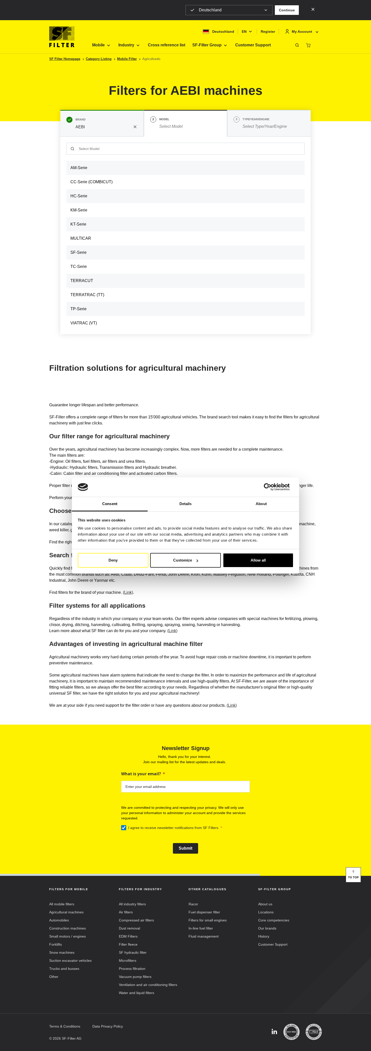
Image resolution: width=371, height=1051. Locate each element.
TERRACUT (81, 281)
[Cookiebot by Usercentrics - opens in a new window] (271, 487)
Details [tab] (185, 504)
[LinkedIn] (274, 1032)
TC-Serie (78, 266)
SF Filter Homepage (64, 59)
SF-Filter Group (207, 45)
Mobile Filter (127, 59)
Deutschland (210, 10)
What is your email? (141, 774)
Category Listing (99, 59)
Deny (113, 560)
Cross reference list (166, 45)
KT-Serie (78, 224)
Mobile (98, 45)
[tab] (102, 123)
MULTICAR (80, 238)
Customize (182, 560)
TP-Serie (78, 309)
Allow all (258, 560)
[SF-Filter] (61, 36)
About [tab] (261, 504)
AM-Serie (78, 168)
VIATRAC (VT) (83, 323)
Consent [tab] (109, 504)
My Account (302, 31)
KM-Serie (78, 210)
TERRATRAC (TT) (87, 295)
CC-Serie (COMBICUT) (91, 182)
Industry (126, 45)
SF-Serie (78, 252)
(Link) (128, 592)
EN (244, 31)
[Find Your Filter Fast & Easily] (297, 45)
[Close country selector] (313, 9)
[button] (287, 10)
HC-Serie (78, 196)
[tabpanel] (185, 235)
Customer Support (253, 45)
